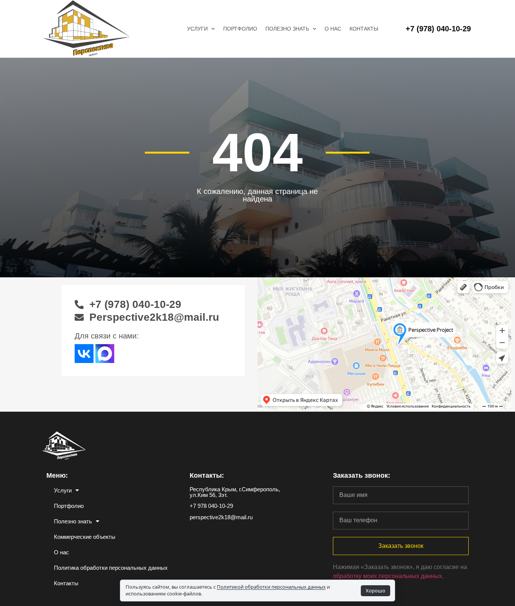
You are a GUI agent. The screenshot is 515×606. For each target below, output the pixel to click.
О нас (333, 29)
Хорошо (375, 590)
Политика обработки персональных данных (111, 567)
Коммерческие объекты (84, 537)
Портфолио (240, 29)
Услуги (197, 29)
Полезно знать (287, 29)
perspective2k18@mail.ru (221, 517)
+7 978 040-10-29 (211, 506)
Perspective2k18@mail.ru (154, 317)
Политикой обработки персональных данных (271, 586)
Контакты (363, 29)
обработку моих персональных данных (387, 576)
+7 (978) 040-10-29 (438, 29)
